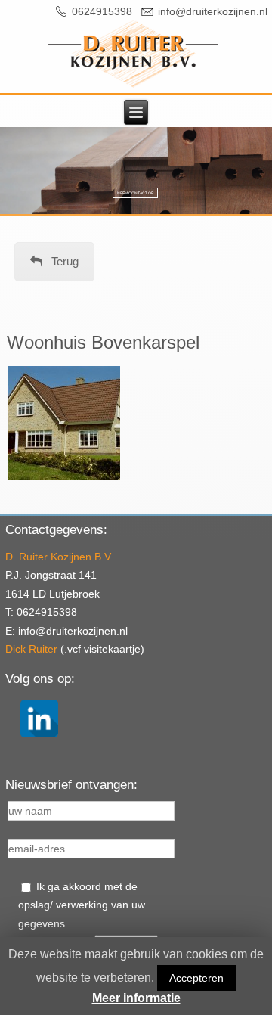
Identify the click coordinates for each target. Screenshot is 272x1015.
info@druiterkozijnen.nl (212, 11)
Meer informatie (136, 998)
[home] (133, 54)
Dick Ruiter (31, 649)
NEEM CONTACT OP (135, 193)
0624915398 (102, 11)
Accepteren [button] (196, 978)
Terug (65, 261)
